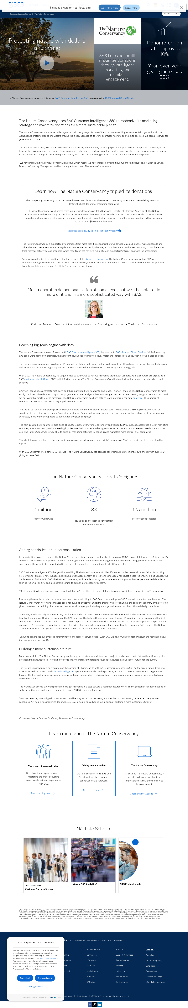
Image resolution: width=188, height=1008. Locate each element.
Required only (44, 978)
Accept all (25, 978)
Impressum (67, 996)
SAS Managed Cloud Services (120, 98)
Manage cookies (35, 986)
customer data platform (36, 379)
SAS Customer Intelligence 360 (71, 98)
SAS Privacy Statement (49, 958)
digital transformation (96, 259)
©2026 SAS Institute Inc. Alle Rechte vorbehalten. (111, 996)
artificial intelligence (62, 671)
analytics (137, 398)
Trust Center (82, 996)
